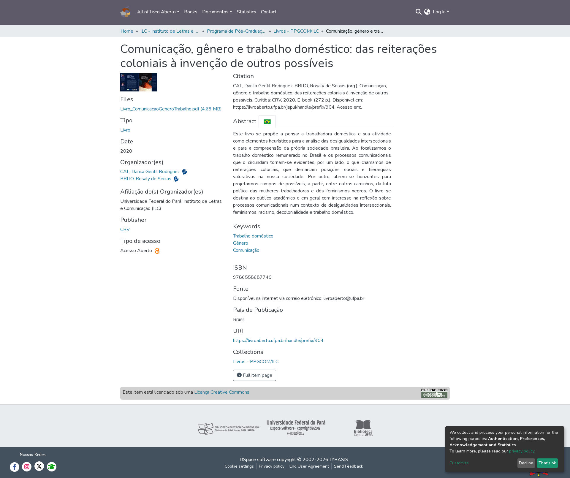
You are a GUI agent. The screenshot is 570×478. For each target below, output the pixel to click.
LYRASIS (339, 459)
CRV (125, 229)
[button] (427, 11)
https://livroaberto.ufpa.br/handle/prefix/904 (278, 340)
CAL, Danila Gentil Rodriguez (150, 171)
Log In (439, 12)
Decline (526, 463)
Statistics (246, 12)
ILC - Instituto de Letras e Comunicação (170, 31)
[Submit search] (418, 11)
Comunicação (246, 250)
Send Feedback (348, 466)
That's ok (547, 463)
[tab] (267, 121)
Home (127, 31)
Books (190, 12)
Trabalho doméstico (253, 236)
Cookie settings (239, 466)
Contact (269, 12)
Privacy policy (271, 466)
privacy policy (521, 451)
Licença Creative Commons (221, 392)
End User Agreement (309, 466)
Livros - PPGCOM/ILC (296, 31)
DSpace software (258, 459)
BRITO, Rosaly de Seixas (146, 178)
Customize (459, 463)
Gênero (240, 243)
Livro (125, 130)
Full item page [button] (257, 375)
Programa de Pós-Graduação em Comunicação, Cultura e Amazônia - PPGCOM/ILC (236, 31)
